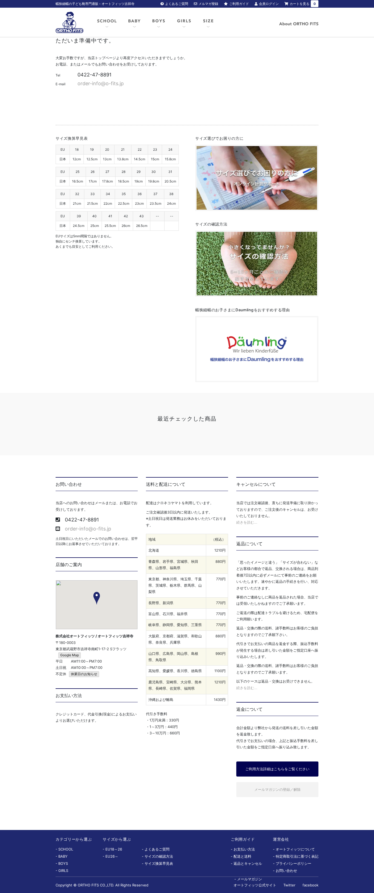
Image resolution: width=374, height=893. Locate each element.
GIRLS (63, 870)
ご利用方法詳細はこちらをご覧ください (277, 769)
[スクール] (107, 22)
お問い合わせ (286, 870)
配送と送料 (242, 856)
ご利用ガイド (239, 4)
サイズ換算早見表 (159, 863)
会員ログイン (269, 4)
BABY (63, 856)
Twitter (289, 885)
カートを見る (303, 4)
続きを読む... (246, 522)
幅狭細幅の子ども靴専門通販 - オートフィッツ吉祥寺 (95, 4)
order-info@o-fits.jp (100, 83)
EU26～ (111, 856)
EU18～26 (113, 849)
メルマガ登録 (208, 4)
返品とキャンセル (248, 863)
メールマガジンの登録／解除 (277, 789)
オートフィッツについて (295, 849)
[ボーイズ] (158, 22)
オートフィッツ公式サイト (255, 885)
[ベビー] (134, 22)
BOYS (63, 863)
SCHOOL (65, 849)
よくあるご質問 (176, 4)
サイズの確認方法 (159, 856)
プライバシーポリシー (293, 863)
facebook (310, 885)
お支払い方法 (244, 849)
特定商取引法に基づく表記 (297, 856)
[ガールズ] (184, 22)
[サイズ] (208, 22)
